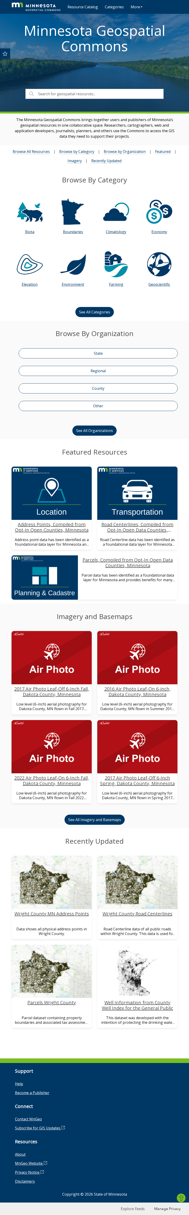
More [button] (135, 6)
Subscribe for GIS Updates (38, 1128)
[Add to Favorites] (5, 53)
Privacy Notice (27, 1172)
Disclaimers (25, 1181)
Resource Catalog (83, 6)
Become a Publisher (32, 1092)
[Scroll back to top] (181, 1198)
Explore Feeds (133, 1208)
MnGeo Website (29, 1163)
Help (19, 1083)
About (20, 1154)
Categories (114, 6)
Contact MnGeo (28, 1119)
